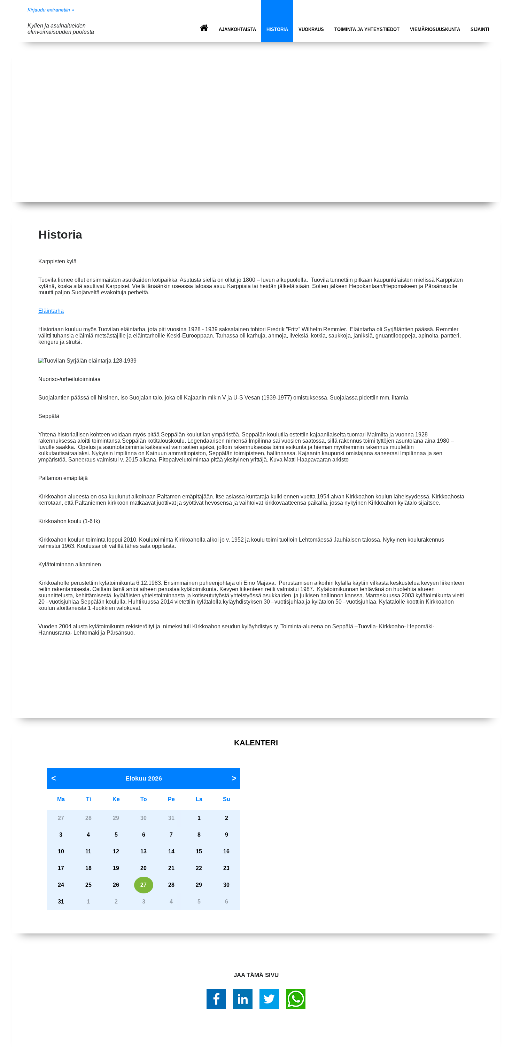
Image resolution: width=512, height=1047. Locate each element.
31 (61, 902)
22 (199, 868)
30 (226, 885)
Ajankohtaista (237, 29)
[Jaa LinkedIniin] (243, 999)
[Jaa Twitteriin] (269, 999)
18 (88, 868)
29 (199, 885)
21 (171, 868)
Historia (277, 29)
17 (61, 868)
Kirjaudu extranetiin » (51, 10)
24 (61, 885)
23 (226, 868)
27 (143, 885)
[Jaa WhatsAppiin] (295, 999)
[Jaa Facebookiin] (216, 999)
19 (116, 868)
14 (171, 851)
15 (199, 851)
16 (226, 851)
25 (88, 885)
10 (61, 851)
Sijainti (480, 29)
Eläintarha (51, 311)
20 (143, 868)
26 (116, 885)
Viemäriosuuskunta (435, 29)
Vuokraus (311, 29)
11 (88, 851)
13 (143, 851)
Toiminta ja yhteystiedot (366, 29)
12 (116, 851)
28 (171, 885)
